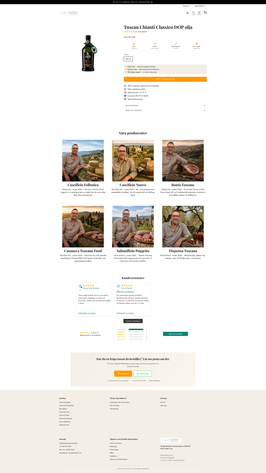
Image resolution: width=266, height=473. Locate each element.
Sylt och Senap (114, 405)
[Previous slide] (74, 302)
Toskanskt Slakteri (65, 402)
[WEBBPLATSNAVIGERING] (199, 12)
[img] (88, 285)
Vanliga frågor (134, 110)
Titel (126, 55)
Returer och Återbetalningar (119, 459)
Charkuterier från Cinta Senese (119, 402)
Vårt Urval (163, 405)
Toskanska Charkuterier (66, 405)
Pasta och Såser (64, 415)
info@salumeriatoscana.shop (68, 443)
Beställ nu (125, 373)
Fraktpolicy (113, 456)
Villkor (112, 453)
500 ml (128, 59)
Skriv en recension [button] (175, 334)
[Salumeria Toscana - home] (170, 440)
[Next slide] (192, 302)
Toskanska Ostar (64, 412)
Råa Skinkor (63, 409)
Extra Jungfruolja (64, 422)
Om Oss (163, 402)
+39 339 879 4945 (65, 446)
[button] (129, 31)
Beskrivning (132, 105)
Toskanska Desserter (65, 418)
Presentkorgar (114, 409)
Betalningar (113, 446)
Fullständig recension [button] (87, 313)
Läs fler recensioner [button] (133, 321)
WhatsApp (144, 373)
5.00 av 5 (95, 332)
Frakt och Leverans (116, 443)
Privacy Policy (114, 450)
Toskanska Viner (64, 425)
